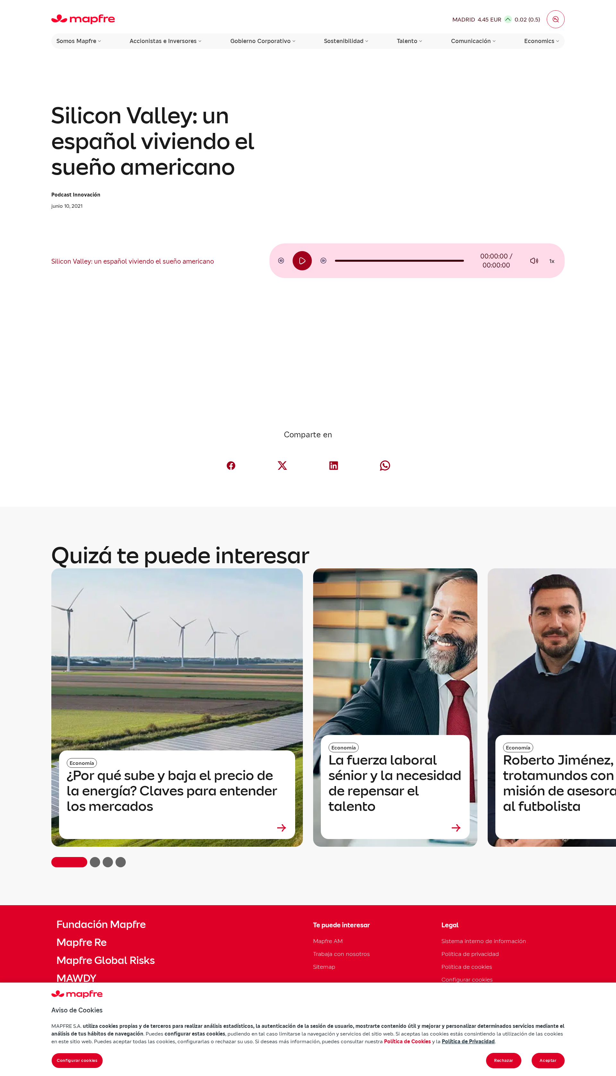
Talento (407, 41)
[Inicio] (83, 19)
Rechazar (503, 1060)
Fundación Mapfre (101, 924)
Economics (539, 41)
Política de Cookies (407, 1041)
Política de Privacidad (468, 1041)
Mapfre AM (328, 941)
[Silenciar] (534, 261)
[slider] (399, 261)
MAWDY (76, 978)
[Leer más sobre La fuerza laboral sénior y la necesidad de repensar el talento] (395, 827)
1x (551, 261)
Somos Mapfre (76, 41)
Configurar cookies (77, 1060)
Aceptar (548, 1060)
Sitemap (324, 966)
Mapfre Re (81, 942)
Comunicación (471, 41)
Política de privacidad (470, 954)
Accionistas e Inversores (163, 41)
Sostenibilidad (344, 41)
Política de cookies (466, 966)
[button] (556, 19)
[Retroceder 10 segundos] (281, 261)
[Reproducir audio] (302, 260)
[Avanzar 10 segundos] (323, 261)
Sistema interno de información (483, 941)
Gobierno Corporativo (260, 41)
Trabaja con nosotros (341, 954)
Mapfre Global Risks (105, 960)
